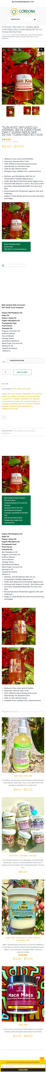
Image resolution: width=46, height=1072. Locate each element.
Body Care (24, 35)
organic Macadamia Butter (13, 404)
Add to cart (22, 372)
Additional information (24, 431)
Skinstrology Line (24, 938)
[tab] (7, 430)
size (3, 362)
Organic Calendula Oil (22, 399)
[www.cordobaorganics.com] (23, 12)
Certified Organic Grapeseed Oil (20, 394)
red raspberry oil (25, 406)
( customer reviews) (10, 141)
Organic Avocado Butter (21, 396)
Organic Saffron (33, 404)
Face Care (26, 389)
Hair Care (33, 856)
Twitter (22, 5)
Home (13, 35)
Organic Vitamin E (9, 406)
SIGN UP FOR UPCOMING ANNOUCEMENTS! (23, 1062)
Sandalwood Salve (10, 409)
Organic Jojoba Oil (32, 401)
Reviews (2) (6, 433)
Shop (18, 35)
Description (7, 431)
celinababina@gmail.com (24, 2)
